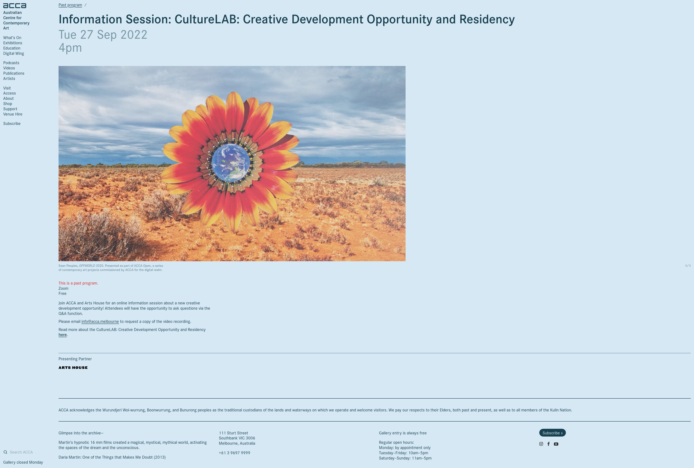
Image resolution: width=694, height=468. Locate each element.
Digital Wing (13, 53)
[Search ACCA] (5, 452)
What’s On (12, 37)
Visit (7, 88)
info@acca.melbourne (100, 321)
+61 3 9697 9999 (234, 452)
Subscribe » (553, 432)
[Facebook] (548, 444)
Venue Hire (12, 114)
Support (10, 108)
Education (11, 48)
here (63, 334)
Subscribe (12, 123)
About (8, 98)
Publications (13, 73)
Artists (9, 78)
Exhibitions (12, 42)
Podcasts (11, 62)
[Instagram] (541, 444)
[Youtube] (556, 444)
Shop (7, 103)
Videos (9, 67)
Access (9, 93)
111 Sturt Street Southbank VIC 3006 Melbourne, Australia (237, 438)
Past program (70, 4)
